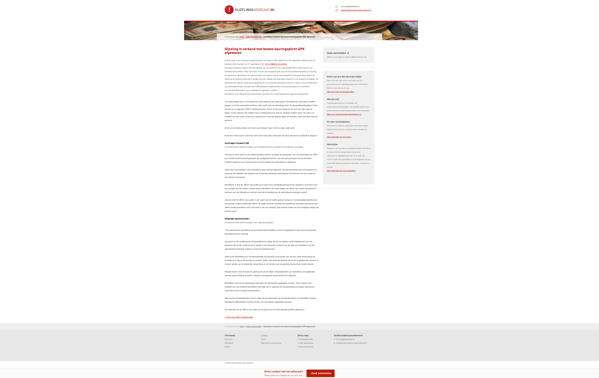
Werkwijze (229, 343)
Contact (264, 336)
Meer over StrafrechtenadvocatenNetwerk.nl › (344, 114)
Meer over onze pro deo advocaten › (341, 92)
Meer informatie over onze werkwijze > (341, 171)
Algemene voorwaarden (271, 343)
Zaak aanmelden (321, 373)
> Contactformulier (305, 339)
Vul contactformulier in (345, 339)
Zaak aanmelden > (338, 53)
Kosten (228, 347)
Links (263, 339)
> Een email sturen (305, 347)
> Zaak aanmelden (305, 343)
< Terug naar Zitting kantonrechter (239, 317)
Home (242, 37)
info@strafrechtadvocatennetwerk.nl (356, 10)
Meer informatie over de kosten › (339, 137)
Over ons (228, 339)
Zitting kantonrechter (254, 37)
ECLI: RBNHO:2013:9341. (276, 64)
